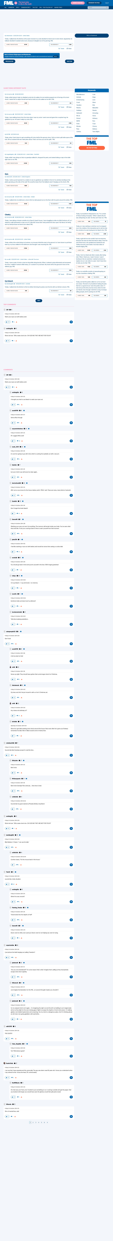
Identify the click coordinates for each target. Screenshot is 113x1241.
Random (11, 7)
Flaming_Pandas (17, 907)
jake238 (14, 539)
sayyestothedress (17, 428)
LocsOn (14, 594)
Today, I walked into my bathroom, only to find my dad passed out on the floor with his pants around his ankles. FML (38, 200)
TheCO (8, 872)
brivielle (14, 721)
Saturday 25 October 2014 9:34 (18, 725)
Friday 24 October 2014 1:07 (18, 414)
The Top (35, 7)
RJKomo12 (15, 983)
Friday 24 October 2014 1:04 (18, 893)
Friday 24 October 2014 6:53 (18, 1005)
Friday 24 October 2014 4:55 (18, 543)
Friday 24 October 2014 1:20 (18, 764)
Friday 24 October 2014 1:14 (18, 967)
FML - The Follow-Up (45, 7)
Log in (107, 3)
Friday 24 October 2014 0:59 (12, 332)
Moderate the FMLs (94, 3)
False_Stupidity (17, 1044)
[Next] (47, 1123)
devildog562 (10, 835)
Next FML (69, 61)
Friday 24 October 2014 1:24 (18, 433)
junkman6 (15, 963)
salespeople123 (11, 631)
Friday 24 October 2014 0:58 (12, 314)
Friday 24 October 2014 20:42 (18, 801)
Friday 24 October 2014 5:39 (18, 562)
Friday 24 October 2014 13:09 (18, 580)
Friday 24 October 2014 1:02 (12, 1067)
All (6, 7)
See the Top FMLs (92, 148)
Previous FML (9, 61)
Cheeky (8, 215)
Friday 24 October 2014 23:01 (18, 616)
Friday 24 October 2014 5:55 (18, 1048)
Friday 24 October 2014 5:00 (18, 707)
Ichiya (14, 576)
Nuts (6, 174)
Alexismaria (15, 685)
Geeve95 (15, 519)
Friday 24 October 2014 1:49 (18, 505)
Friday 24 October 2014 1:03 (18, 396)
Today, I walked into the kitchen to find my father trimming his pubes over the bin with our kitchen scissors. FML (37, 287)
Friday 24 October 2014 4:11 (18, 987)
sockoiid (14, 557)
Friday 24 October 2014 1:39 (18, 671)
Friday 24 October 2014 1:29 (18, 451)
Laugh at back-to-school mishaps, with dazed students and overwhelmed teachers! (31, 55)
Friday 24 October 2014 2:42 (18, 1087)
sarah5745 (15, 410)
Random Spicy (26, 7)
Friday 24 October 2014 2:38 (18, 523)
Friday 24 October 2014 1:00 (12, 949)
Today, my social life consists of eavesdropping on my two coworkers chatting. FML (90, 272)
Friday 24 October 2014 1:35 (18, 783)
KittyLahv (15, 760)
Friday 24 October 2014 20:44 (18, 856)
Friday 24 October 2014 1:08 (18, 653)
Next (38, 300)
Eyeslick (14, 501)
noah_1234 (15, 447)
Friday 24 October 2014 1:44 (18, 487)
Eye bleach (9, 281)
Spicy (17, 7)
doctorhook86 (16, 483)
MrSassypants (16, 778)
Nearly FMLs (58, 7)
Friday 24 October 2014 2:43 (18, 930)
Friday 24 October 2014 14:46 (18, 598)
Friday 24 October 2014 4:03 (18, 689)
